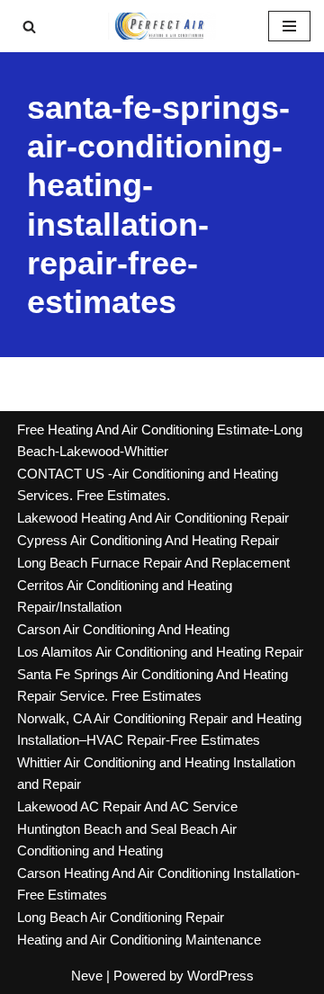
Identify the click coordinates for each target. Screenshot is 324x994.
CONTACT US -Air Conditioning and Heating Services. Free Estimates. (147, 484)
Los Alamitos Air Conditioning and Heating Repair (160, 651)
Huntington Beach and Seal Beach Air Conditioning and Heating (127, 839)
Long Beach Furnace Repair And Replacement (153, 562)
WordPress (220, 975)
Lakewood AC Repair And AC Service (127, 806)
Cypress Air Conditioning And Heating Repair (148, 540)
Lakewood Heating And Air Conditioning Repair (153, 517)
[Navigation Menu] (289, 26)
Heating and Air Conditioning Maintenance (139, 939)
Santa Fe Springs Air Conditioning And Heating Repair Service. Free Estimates (152, 685)
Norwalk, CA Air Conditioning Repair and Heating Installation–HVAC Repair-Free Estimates (159, 729)
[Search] (29, 26)
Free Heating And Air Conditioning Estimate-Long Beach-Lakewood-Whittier (159, 440)
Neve (87, 975)
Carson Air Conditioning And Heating (123, 629)
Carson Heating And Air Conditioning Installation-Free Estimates (158, 883)
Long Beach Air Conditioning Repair (120, 917)
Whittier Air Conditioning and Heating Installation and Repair (156, 773)
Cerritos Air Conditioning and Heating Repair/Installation (124, 596)
